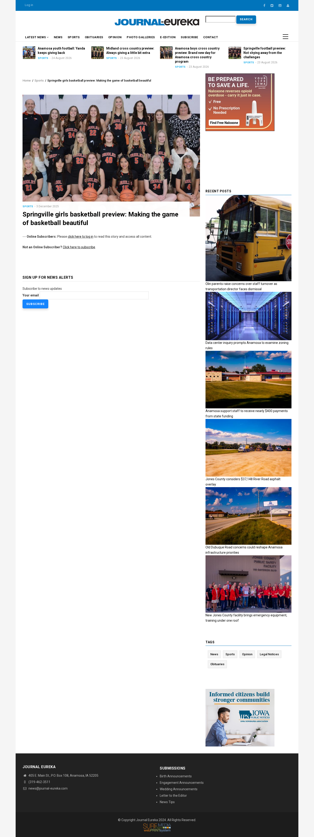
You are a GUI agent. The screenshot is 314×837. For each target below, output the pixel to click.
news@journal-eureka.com (48, 788)
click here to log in (80, 236)
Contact (210, 37)
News (58, 37)
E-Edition (168, 37)
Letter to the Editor (173, 795)
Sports (74, 37)
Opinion (115, 37)
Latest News (36, 37)
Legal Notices (269, 654)
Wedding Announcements (178, 789)
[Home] (157, 22)
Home (27, 80)
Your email (31, 295)
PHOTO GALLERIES (141, 37)
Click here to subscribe (79, 247)
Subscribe (189, 37)
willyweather (89, 22)
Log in (29, 5)
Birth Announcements (176, 776)
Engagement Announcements (182, 782)
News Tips (167, 802)
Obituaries (94, 37)
